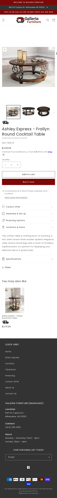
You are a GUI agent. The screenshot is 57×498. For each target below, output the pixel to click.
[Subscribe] (49, 457)
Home (8, 351)
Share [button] (8, 267)
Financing (10, 375)
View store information (16, 197)
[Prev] (3, 113)
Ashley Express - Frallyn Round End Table (12, 317)
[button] (3, 20)
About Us (9, 387)
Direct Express (12, 357)
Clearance (10, 369)
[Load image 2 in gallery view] (28, 112)
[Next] (54, 113)
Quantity (6, 159)
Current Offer (12, 381)
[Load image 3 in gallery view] (43, 112)
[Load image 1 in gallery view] (13, 112)
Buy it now (28, 181)
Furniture (9, 363)
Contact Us (11, 393)
